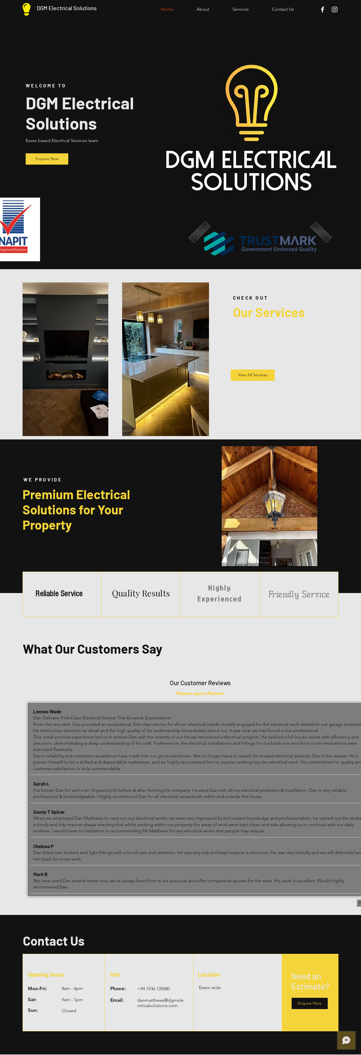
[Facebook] (322, 9)
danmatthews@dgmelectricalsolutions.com (160, 1003)
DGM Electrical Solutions (67, 8)
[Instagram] (334, 9)
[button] (310, 1003)
